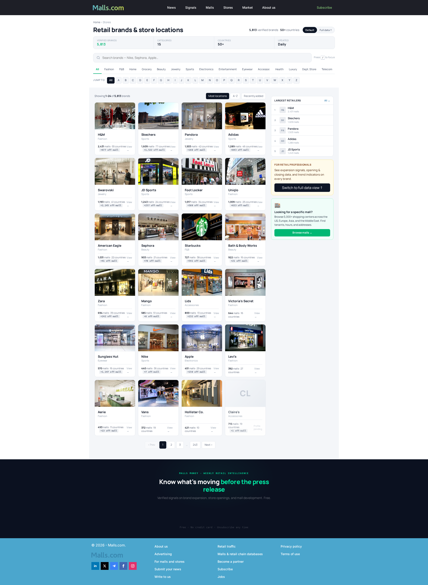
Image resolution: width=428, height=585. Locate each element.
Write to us (162, 577)
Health (279, 69)
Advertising (163, 554)
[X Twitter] (105, 566)
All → (327, 100)
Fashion (109, 69)
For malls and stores (169, 561)
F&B (121, 69)
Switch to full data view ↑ (302, 187)
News (171, 7)
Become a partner (231, 561)
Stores (228, 7)
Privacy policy (291, 546)
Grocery (147, 69)
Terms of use (290, 554)
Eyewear (247, 69)
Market (247, 7)
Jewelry (175, 69)
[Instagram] (133, 566)
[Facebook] (123, 566)
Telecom (327, 69)
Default (309, 30)
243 (195, 445)
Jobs (221, 577)
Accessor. (264, 69)
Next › (208, 445)
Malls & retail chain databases (240, 554)
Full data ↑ (326, 30)
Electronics (206, 69)
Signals (190, 7)
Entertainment (228, 69)
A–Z (235, 96)
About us (269, 7)
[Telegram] (114, 566)
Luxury (293, 69)
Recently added (253, 96)
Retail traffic (227, 546)
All (97, 69)
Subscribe (324, 7)
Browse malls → (302, 232)
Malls (210, 7)
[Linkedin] (95, 566)
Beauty (161, 69)
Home (96, 22)
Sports (190, 69)
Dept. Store (309, 69)
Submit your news (167, 569)
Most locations (217, 96)
